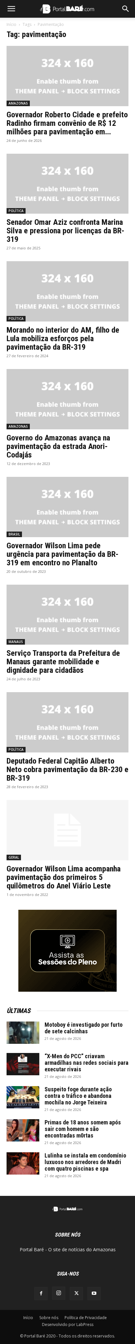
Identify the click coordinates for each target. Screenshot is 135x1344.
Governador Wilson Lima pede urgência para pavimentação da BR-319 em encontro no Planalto (63, 554)
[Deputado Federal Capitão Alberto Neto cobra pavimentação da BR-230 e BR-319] (67, 722)
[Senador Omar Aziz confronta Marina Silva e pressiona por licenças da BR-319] (67, 184)
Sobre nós (48, 1317)
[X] (76, 1293)
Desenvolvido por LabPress (67, 1324)
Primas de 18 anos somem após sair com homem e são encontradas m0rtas (83, 1129)
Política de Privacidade (86, 1317)
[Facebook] (41, 1293)
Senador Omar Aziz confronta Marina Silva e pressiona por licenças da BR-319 (66, 231)
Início (11, 24)
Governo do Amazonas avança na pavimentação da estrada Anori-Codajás (58, 446)
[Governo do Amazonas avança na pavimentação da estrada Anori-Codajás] (67, 399)
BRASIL (14, 534)
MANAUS (16, 641)
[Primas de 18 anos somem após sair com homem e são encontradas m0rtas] (23, 1130)
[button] (11, 9)
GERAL (14, 857)
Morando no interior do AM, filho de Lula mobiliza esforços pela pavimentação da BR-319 (63, 338)
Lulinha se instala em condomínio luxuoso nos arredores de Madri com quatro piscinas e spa (85, 1162)
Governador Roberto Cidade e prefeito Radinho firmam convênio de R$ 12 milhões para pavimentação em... (67, 123)
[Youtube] (94, 1293)
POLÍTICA (16, 210)
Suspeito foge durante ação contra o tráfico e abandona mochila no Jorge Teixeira (78, 1096)
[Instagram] (58, 1293)
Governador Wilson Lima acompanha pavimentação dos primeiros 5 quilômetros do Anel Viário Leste (64, 877)
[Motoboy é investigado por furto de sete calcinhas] (23, 1033)
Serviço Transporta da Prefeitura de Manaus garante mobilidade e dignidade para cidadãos (63, 662)
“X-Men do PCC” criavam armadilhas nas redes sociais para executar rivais (86, 1063)
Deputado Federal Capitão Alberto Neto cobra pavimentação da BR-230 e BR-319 (67, 769)
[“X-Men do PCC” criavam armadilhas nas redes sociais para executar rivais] (23, 1064)
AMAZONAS (18, 103)
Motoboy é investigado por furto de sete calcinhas (84, 1028)
